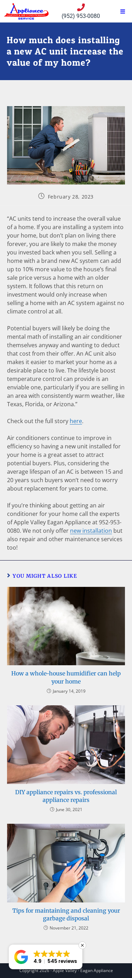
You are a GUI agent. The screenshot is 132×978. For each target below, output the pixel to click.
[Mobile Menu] (122, 11)
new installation (91, 531)
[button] (45, 957)
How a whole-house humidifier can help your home (66, 677)
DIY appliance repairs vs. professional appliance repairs (66, 796)
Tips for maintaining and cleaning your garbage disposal (66, 914)
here (76, 421)
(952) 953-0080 (81, 16)
